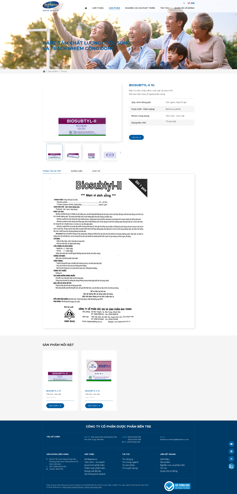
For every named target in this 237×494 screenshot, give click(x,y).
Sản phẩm (114, 8)
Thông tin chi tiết (52, 171)
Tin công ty (127, 459)
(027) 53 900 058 (134, 439)
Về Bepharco (90, 459)
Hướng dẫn (76, 171)
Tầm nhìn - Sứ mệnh (94, 462)
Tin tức (164, 8)
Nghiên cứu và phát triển (140, 8)
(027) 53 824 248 (133, 442)
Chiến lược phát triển (94, 468)
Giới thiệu (98, 8)
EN (192, 3)
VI (189, 3)
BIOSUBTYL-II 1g (53, 391)
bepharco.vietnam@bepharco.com (174, 439)
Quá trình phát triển (94, 465)
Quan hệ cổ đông (184, 8)
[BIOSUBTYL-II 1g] (60, 369)
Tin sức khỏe (128, 465)
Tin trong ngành (130, 462)
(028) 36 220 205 (59, 466)
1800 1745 (59, 469)
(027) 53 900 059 (134, 437)
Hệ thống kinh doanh (95, 474)
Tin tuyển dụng (130, 468)
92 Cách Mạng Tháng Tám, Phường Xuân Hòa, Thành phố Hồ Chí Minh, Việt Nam (63, 461)
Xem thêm (54, 406)
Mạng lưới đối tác (92, 471)
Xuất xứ (96, 171)
